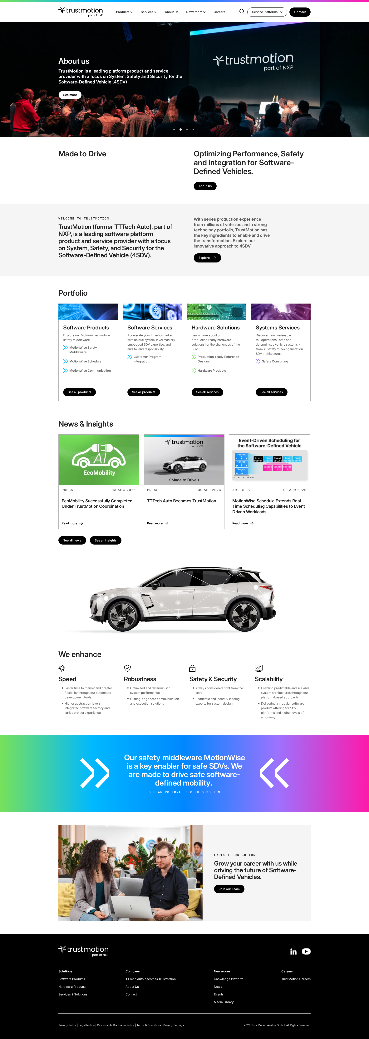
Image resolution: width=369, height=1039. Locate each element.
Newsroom (194, 12)
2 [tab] (180, 129)
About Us (172, 12)
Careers (219, 12)
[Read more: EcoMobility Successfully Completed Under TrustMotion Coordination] (99, 482)
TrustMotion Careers (296, 979)
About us (205, 186)
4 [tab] (193, 129)
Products (122, 12)
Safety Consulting (275, 361)
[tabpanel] (184, 79)
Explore (204, 258)
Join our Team (229, 889)
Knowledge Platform (228, 979)
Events (219, 994)
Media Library (224, 1002)
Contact (300, 12)
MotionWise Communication (90, 370)
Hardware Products (212, 370)
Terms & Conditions (149, 1025)
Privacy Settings (173, 1025)
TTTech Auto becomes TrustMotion (150, 979)
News (218, 987)
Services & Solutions (72, 994)
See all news (72, 540)
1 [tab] (174, 129)
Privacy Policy (67, 1025)
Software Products (71, 979)
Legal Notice (87, 1025)
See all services (207, 392)
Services (147, 12)
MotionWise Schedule (85, 361)
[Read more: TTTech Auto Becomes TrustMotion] (184, 482)
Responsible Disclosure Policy (115, 1025)
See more (70, 92)
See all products (79, 392)
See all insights (106, 540)
